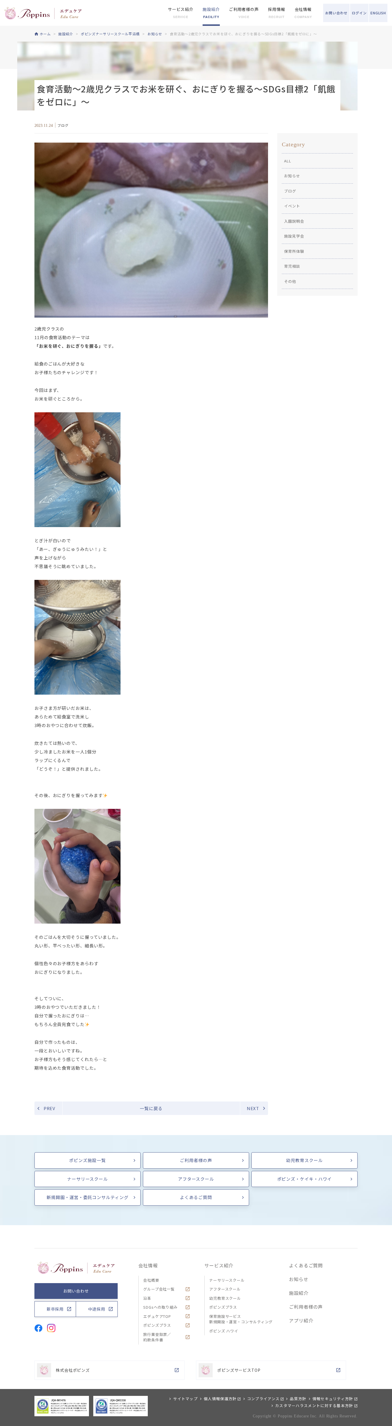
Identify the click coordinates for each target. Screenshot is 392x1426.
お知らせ (292, 175)
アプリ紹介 (301, 1320)
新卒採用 (55, 1309)
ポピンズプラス (157, 1325)
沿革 (147, 1298)
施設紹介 (298, 1292)
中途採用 (96, 1309)
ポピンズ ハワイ (223, 1331)
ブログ (290, 191)
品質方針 (298, 1398)
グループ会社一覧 (159, 1289)
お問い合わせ (76, 1291)
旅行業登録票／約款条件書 (157, 1337)
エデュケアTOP (157, 1316)
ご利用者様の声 (196, 1160)
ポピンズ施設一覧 (87, 1160)
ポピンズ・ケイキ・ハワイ (304, 1179)
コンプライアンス (263, 1398)
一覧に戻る (151, 1108)
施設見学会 (294, 236)
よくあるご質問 (196, 1197)
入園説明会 (294, 221)
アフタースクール (196, 1179)
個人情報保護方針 (220, 1398)
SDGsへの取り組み (160, 1307)
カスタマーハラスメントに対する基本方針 (314, 1405)
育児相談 (292, 266)
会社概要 (151, 1280)
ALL (287, 161)
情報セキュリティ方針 (333, 1398)
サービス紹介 (218, 1265)
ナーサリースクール (87, 1179)
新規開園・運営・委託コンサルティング (87, 1197)
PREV (50, 1108)
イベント (292, 206)
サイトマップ (185, 1398)
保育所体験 (294, 251)
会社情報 (148, 1265)
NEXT (253, 1108)
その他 (290, 281)
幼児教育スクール (304, 1160)
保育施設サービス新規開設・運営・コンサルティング (241, 1319)
